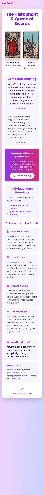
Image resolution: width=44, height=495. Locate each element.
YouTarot (7, 3)
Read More (20, 108)
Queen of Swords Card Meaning (20, 213)
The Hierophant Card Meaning (19, 206)
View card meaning (13, 65)
